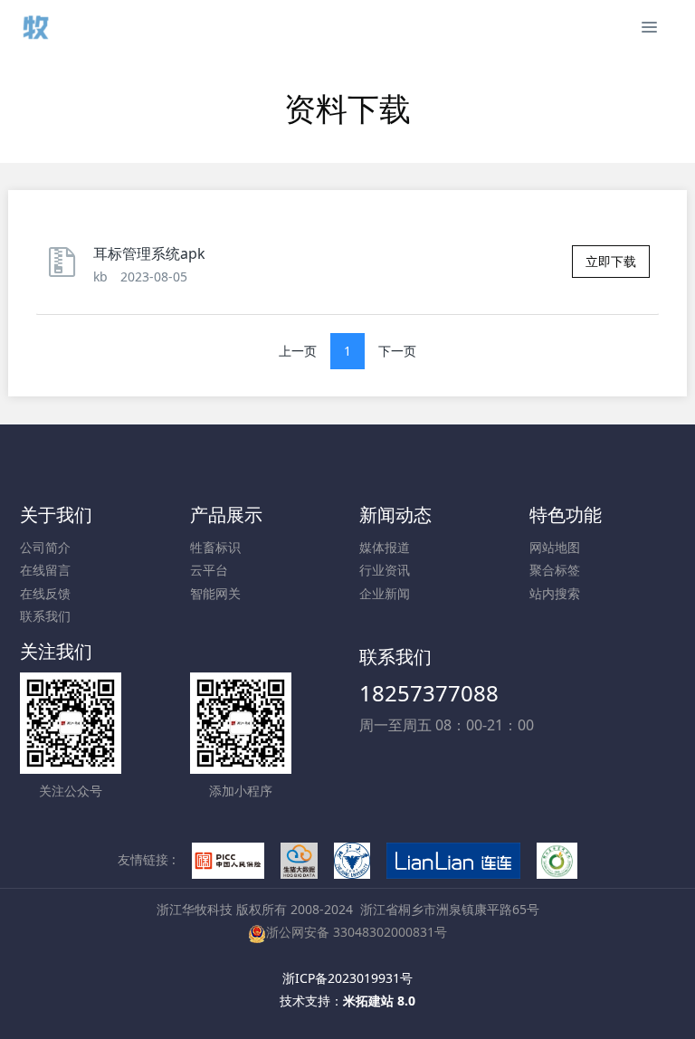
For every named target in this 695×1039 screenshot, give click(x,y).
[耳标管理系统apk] (67, 270)
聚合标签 (554, 569)
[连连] (453, 859)
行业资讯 (384, 569)
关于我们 (56, 514)
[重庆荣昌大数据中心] (300, 859)
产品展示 (226, 514)
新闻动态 (395, 514)
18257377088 (429, 693)
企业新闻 (384, 593)
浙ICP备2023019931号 (347, 978)
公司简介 (45, 547)
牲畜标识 (215, 547)
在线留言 (45, 569)
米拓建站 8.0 (379, 1000)
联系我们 (45, 615)
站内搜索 (554, 593)
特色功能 (565, 514)
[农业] (557, 859)
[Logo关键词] (34, 27)
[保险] (228, 859)
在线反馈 (45, 593)
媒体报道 (384, 547)
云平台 (209, 569)
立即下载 (611, 261)
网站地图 (554, 547)
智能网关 (215, 593)
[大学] (352, 859)
